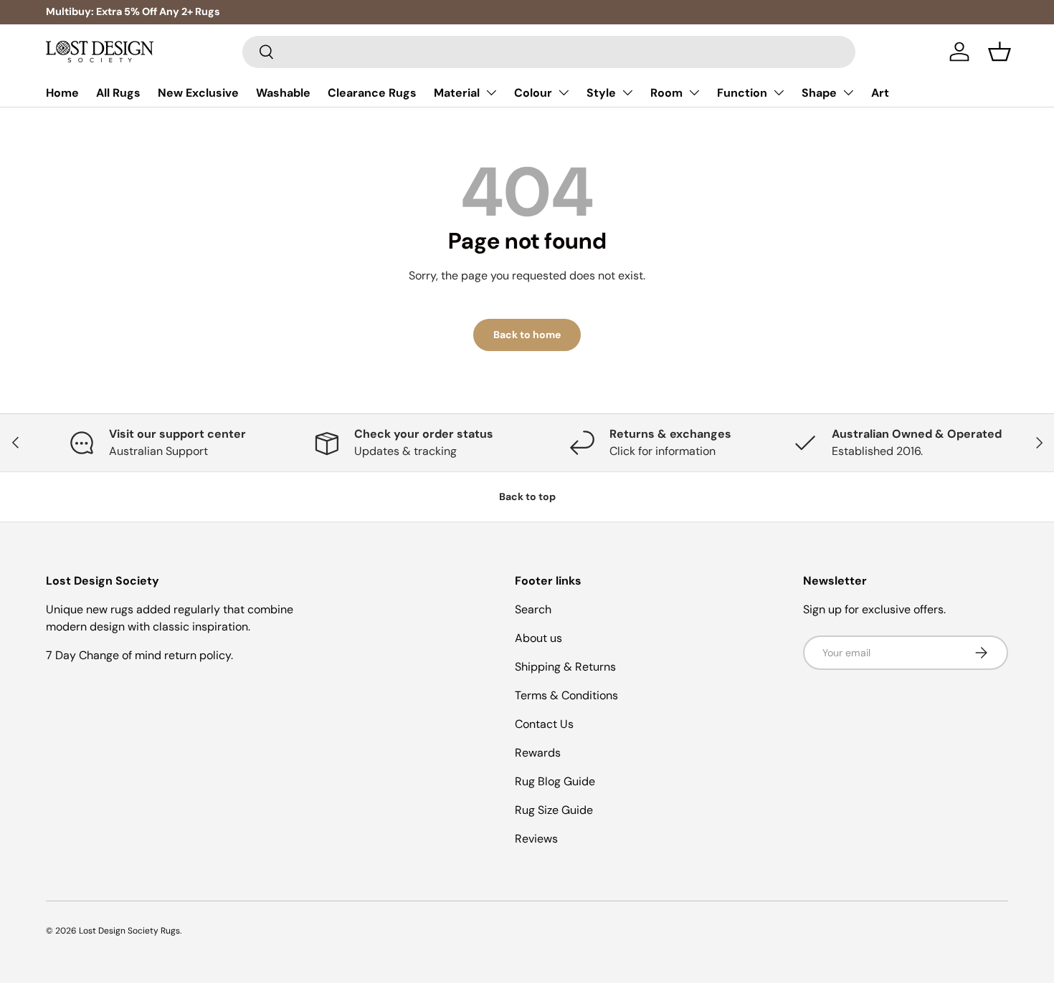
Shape (819, 92)
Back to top (527, 496)
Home (62, 92)
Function (742, 92)
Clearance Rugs (372, 92)
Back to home (527, 334)
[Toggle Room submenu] (694, 92)
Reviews (536, 838)
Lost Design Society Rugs (129, 930)
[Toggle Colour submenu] (563, 92)
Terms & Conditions (566, 695)
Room (666, 92)
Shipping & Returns (565, 666)
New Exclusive (198, 92)
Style (601, 92)
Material (457, 92)
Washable (283, 92)
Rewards (538, 752)
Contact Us (544, 724)
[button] (999, 51)
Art (880, 92)
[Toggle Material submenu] (491, 92)
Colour (533, 92)
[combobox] (548, 52)
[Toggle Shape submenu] (848, 92)
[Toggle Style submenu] (627, 92)
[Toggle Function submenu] (778, 92)
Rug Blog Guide (555, 781)
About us (538, 638)
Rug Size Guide (554, 809)
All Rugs (118, 92)
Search (533, 609)
